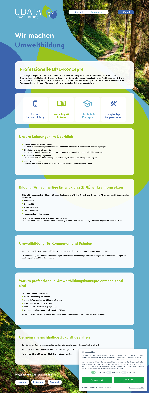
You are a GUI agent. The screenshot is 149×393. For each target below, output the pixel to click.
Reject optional (97, 380)
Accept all (128, 380)
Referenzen (96, 12)
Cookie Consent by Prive (136, 388)
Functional (116, 372)
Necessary (101, 372)
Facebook (54, 382)
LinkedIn (22, 382)
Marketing (131, 372)
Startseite (80, 12)
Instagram (38, 382)
